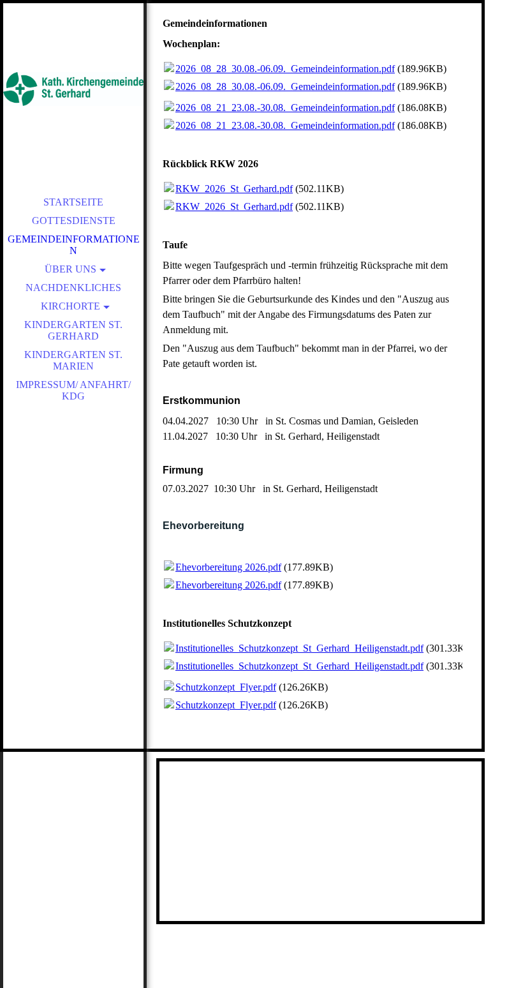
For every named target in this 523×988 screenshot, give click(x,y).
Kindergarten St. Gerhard (73, 330)
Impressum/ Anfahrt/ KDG (73, 390)
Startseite (73, 202)
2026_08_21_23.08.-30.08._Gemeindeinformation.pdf (285, 107)
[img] (73, 89)
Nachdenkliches (73, 287)
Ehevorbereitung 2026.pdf (228, 567)
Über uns (70, 269)
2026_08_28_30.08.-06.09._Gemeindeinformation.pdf (285, 68)
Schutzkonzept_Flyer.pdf (225, 687)
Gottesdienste (73, 220)
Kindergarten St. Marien (73, 360)
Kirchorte (70, 306)
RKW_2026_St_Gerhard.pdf (234, 188)
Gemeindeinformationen (74, 245)
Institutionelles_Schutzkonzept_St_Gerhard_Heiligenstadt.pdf (299, 648)
